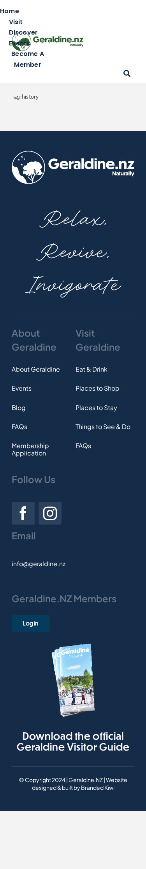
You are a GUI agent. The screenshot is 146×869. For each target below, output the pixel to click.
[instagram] (50, 513)
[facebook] (23, 513)
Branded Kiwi (97, 787)
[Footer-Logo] (73, 153)
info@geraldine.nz (38, 564)
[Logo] (47, 35)
